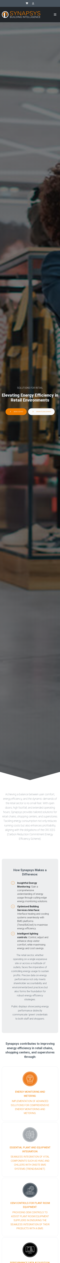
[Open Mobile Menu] (55, 14)
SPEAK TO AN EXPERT (43, 411)
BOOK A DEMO (18, 411)
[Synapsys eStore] (27, 3)
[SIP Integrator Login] (33, 3)
